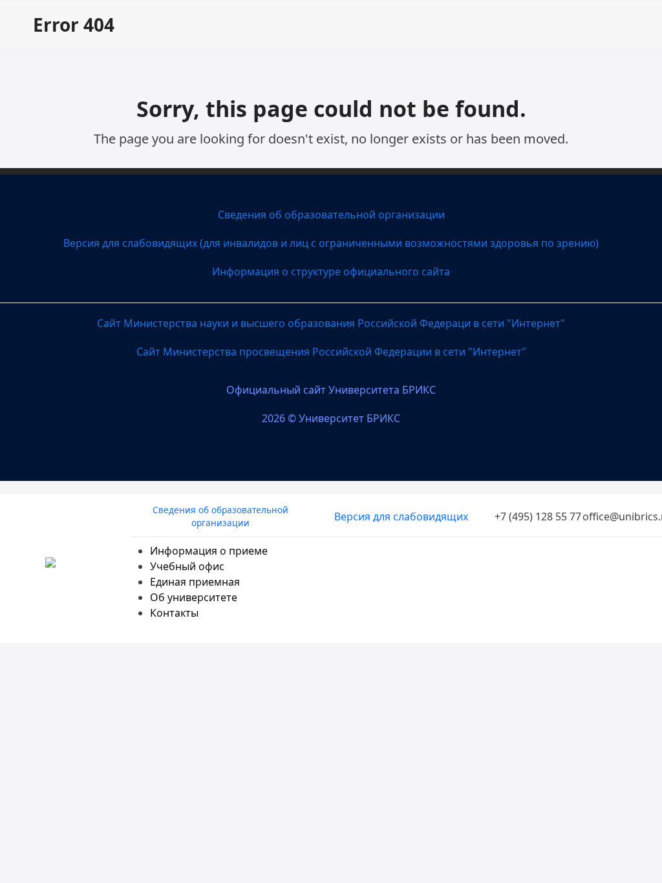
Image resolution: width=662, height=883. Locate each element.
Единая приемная (195, 582)
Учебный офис (187, 566)
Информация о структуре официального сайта (331, 271)
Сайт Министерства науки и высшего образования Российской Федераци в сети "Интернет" (331, 323)
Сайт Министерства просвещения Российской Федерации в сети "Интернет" (331, 352)
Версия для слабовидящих (401, 516)
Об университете (193, 597)
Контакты (174, 613)
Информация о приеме (209, 551)
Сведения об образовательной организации (331, 214)
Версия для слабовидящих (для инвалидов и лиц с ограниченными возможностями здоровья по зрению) (331, 243)
